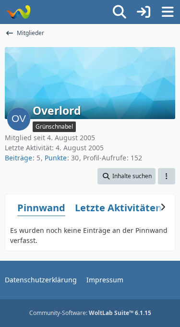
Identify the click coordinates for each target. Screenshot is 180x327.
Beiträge (18, 157)
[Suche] (119, 12)
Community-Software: (90, 313)
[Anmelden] (143, 12)
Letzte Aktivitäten (118, 207)
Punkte (56, 157)
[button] (126, 176)
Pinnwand (41, 207)
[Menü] (167, 12)
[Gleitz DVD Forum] (18, 12)
